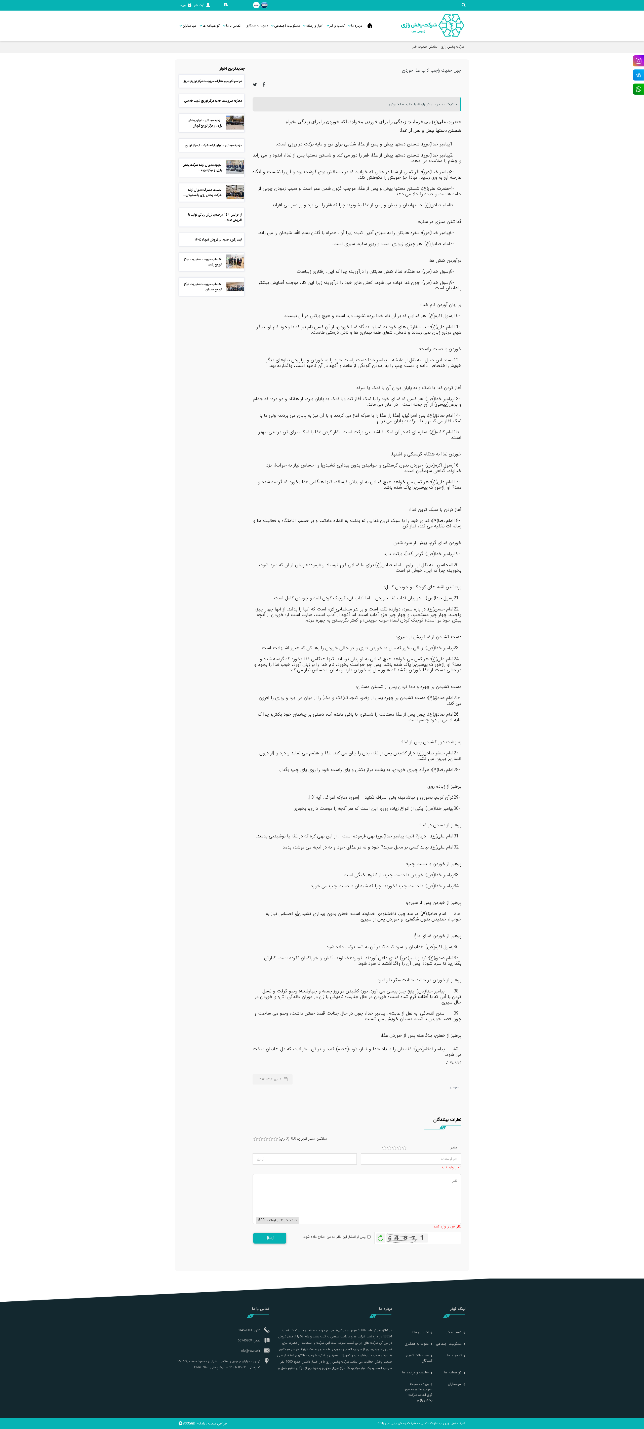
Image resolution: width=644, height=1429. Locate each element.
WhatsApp (638, 89)
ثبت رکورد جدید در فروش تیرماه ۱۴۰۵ (218, 239)
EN (226, 5)
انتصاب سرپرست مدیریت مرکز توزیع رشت (203, 261)
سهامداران (455, 1384)
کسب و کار (454, 1332)
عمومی (454, 1087)
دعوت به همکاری (417, 1343)
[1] (384, 1148)
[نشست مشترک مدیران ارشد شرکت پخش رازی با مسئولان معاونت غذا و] (235, 192)
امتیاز (454, 1147)
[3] (394, 1148)
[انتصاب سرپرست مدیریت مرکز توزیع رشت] (235, 261)
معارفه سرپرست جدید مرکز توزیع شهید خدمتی (213, 100)
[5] (404, 1148)
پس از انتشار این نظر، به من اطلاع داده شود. (334, 1237)
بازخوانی (380, 1237)
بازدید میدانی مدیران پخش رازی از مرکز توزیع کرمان (205, 123)
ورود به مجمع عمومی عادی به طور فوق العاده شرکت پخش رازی (418, 1392)
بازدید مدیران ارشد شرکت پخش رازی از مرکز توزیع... (202, 167)
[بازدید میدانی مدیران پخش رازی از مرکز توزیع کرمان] (235, 122)
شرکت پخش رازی (452, 46)
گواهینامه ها (453, 1372)
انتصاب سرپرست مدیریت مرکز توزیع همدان (203, 286)
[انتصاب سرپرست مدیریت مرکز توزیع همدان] (235, 286)
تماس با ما (454, 1355)
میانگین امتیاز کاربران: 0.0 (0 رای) (303, 1138)
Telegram (638, 75)
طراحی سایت (217, 1423)
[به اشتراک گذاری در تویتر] (255, 84)
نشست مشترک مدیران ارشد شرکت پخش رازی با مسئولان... (202, 192)
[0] (255, 1139)
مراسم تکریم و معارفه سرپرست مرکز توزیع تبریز (212, 81)
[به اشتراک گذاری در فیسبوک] (264, 84)
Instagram (638, 61)
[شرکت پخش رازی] (432, 25)
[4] (399, 1148)
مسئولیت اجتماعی (449, 1343)
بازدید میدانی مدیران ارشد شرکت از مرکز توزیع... (212, 145)
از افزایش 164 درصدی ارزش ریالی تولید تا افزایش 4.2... (215, 217)
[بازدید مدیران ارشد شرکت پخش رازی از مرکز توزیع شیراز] (235, 167)
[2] (389, 1148)
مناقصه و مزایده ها (415, 1372)
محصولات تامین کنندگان (419, 1358)
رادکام (201, 1423)
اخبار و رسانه (420, 1332)
